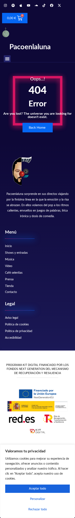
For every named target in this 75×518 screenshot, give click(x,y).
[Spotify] (13, 5)
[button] (7, 58)
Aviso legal (11, 317)
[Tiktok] (44, 5)
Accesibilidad (13, 337)
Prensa (9, 279)
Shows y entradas (16, 252)
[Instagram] (5, 5)
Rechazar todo (37, 509)
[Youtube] (28, 5)
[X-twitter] (59, 5)
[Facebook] (51, 5)
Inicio (8, 246)
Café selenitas (13, 272)
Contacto (11, 292)
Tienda (9, 286)
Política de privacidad (18, 331)
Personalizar (37, 499)
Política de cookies (17, 324)
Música (9, 259)
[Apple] (21, 5)
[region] (37, 481)
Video (8, 266)
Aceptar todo (37, 488)
